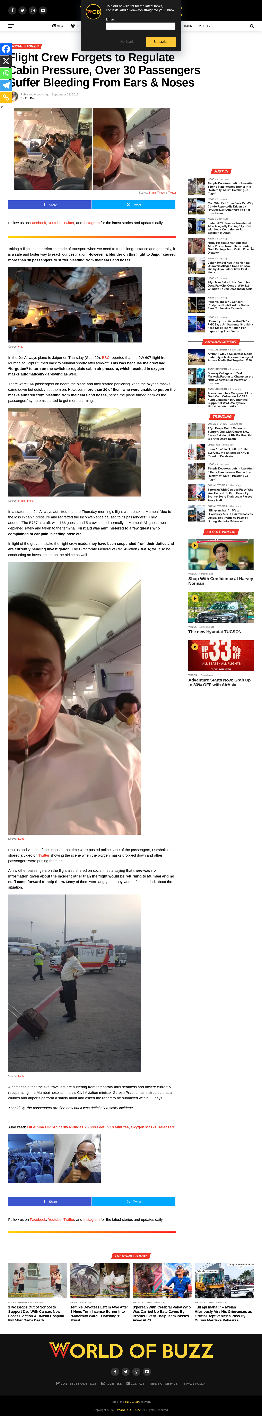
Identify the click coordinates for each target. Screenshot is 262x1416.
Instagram (91, 223)
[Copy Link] (6, 97)
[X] (6, 61)
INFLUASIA (132, 1401)
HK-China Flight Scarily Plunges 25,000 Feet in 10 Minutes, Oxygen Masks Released (100, 1127)
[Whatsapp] (6, 73)
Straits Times (157, 192)
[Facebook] (6, 49)
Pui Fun (30, 98)
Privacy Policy (194, 1383)
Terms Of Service (163, 1383)
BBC (106, 358)
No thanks (128, 41)
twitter (21, 838)
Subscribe (161, 41)
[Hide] (1, 107)
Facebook (38, 223)
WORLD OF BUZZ (129, 1409)
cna (20, 346)
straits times (25, 500)
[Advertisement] (221, 136)
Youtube (54, 223)
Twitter (172, 192)
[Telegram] (6, 85)
